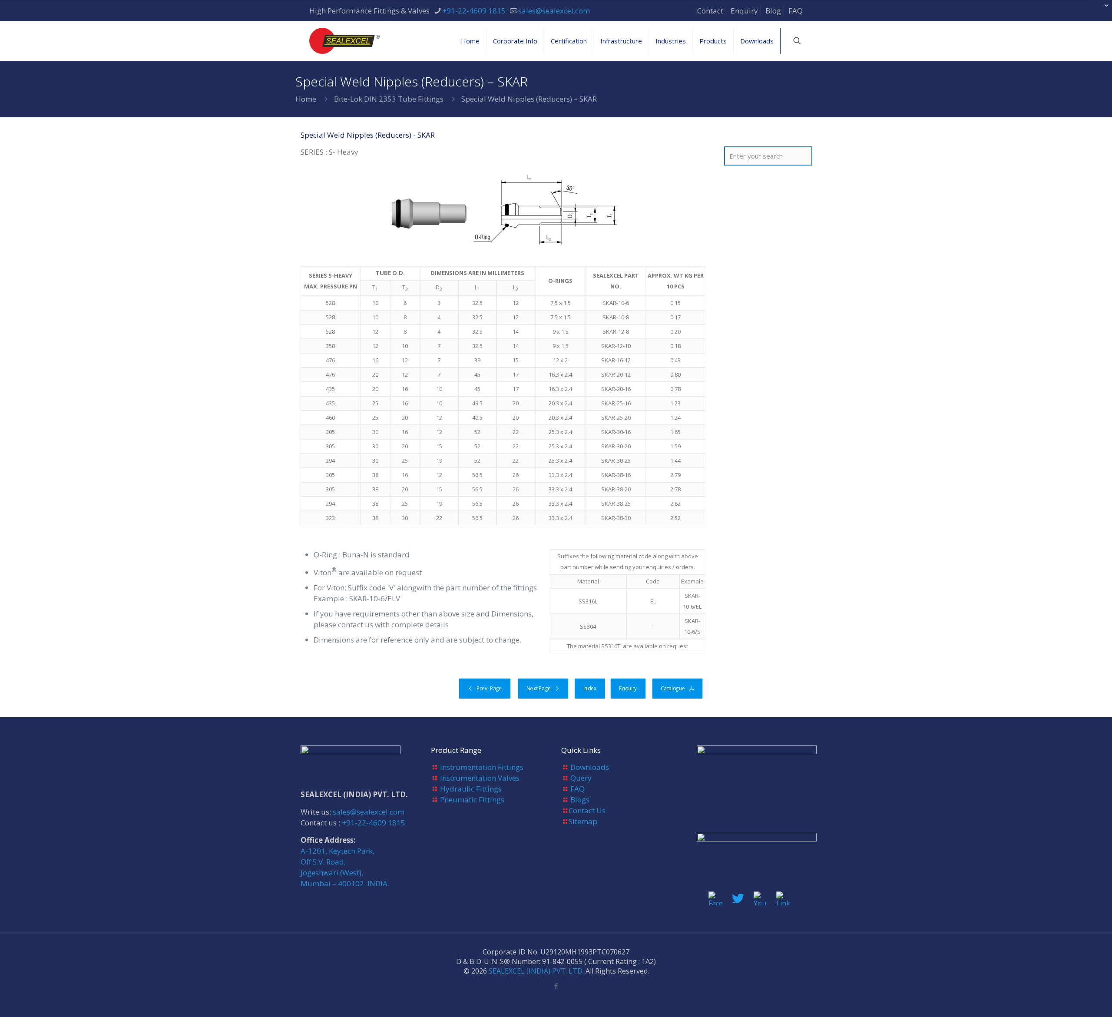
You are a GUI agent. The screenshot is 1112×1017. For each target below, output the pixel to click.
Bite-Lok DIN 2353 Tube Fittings (388, 99)
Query (581, 778)
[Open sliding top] (1102, 10)
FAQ (795, 11)
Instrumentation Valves (480, 778)
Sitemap (583, 821)
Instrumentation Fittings (481, 767)
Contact (710, 11)
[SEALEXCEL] (344, 40)
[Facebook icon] (556, 985)
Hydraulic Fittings (471, 789)
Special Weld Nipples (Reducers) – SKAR (529, 99)
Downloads (589, 767)
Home (305, 99)
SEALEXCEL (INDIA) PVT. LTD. (536, 971)
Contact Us (587, 810)
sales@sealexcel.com (554, 11)
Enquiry (744, 11)
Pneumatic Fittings (472, 800)
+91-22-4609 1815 (474, 11)
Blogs (579, 800)
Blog (773, 11)
